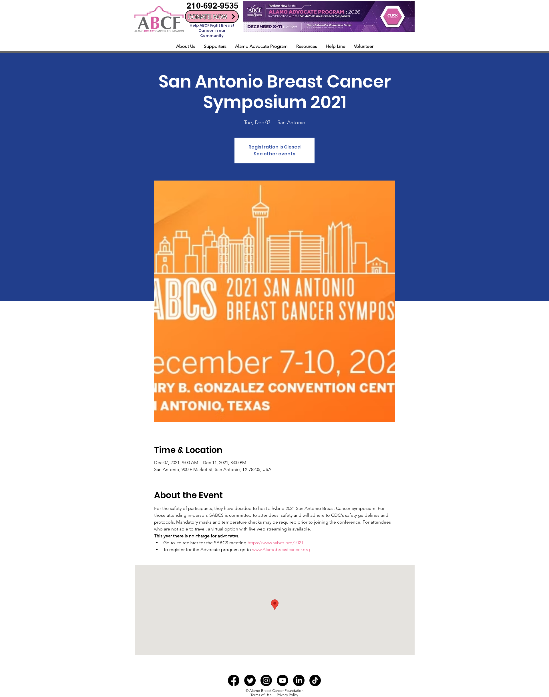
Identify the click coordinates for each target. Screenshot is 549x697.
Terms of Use (261, 695)
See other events (274, 154)
